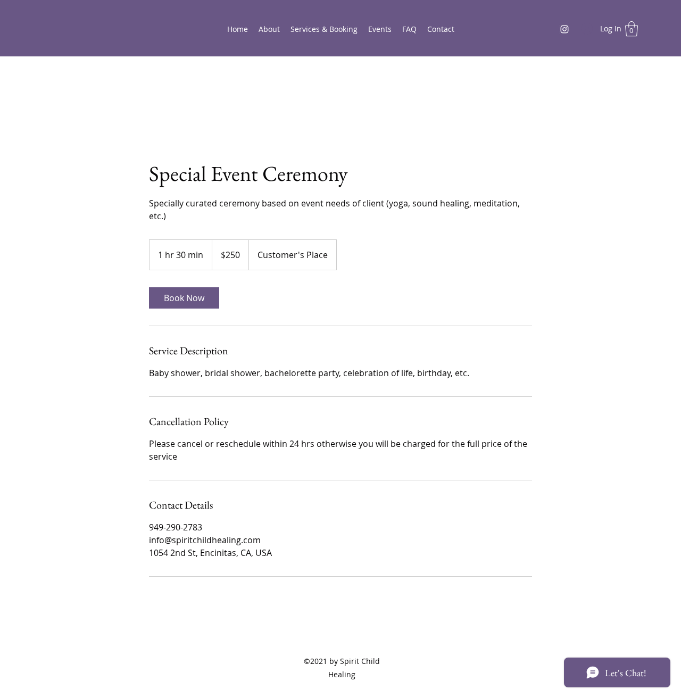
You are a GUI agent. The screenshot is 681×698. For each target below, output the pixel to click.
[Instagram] (564, 29)
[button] (631, 29)
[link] (184, 298)
